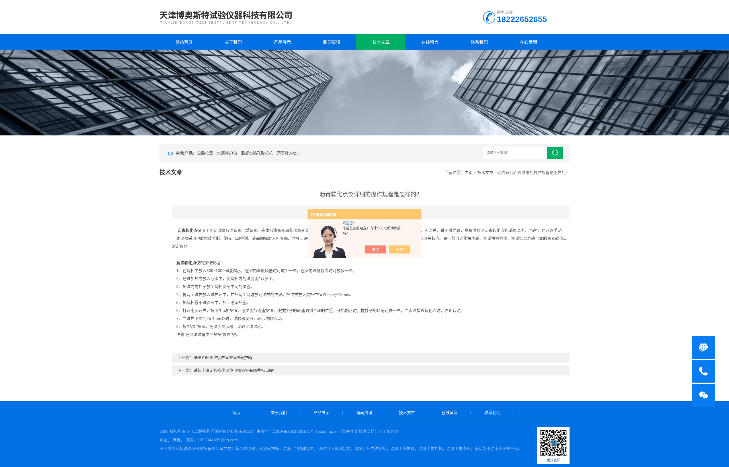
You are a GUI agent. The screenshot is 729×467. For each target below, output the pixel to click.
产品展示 (282, 42)
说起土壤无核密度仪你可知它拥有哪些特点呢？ (235, 370)
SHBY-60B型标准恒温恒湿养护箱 (222, 357)
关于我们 (233, 42)
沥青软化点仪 (188, 262)
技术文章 (381, 42)
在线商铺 (528, 42)
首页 (236, 412)
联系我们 (479, 42)
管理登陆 (350, 431)
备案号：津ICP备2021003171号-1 (287, 431)
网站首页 (184, 42)
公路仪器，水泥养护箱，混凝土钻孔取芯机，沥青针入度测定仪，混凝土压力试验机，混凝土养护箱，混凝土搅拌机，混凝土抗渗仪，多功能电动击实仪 (250, 153)
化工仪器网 (389, 431)
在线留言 (430, 42)
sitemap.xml (330, 431)
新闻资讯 (331, 42)
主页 (469, 172)
